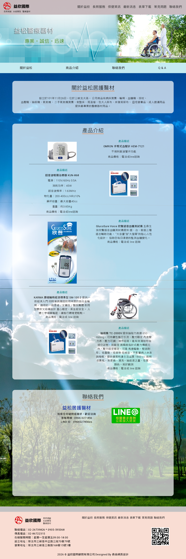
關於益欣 (83, 7)
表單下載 (145, 7)
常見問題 (160, 7)
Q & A (162, 68)
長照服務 (99, 7)
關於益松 (26, 68)
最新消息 (129, 7)
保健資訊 (114, 7)
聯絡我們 (175, 7)
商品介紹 (72, 68)
